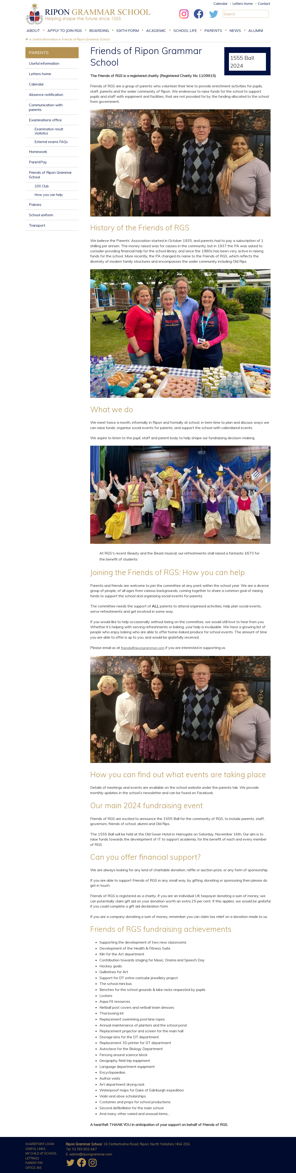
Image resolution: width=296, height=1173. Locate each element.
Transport (37, 225)
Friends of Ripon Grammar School (50, 174)
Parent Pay (34, 1163)
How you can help (49, 195)
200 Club (42, 186)
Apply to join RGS (64, 30)
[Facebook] (199, 20)
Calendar (220, 4)
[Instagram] (184, 20)
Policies (35, 204)
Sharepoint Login (39, 1144)
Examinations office (45, 120)
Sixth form (127, 30)
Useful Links (35, 1149)
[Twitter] (213, 20)
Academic (156, 30)
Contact (264, 4)
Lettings (32, 1158)
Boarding (99, 30)
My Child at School (41, 1153)
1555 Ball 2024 (242, 61)
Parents (213, 30)
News (235, 30)
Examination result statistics (49, 131)
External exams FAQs (51, 142)
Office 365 (33, 1168)
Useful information (44, 63)
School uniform (41, 215)
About (33, 30)
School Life (185, 30)
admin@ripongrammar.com (90, 1154)
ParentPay (38, 162)
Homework (38, 151)
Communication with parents (46, 107)
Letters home (243, 4)
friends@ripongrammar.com (142, 648)
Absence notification (46, 94)
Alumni (255, 30)
